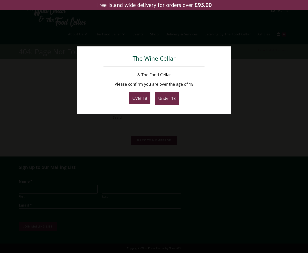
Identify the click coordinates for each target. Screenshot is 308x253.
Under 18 (167, 98)
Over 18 (139, 98)
